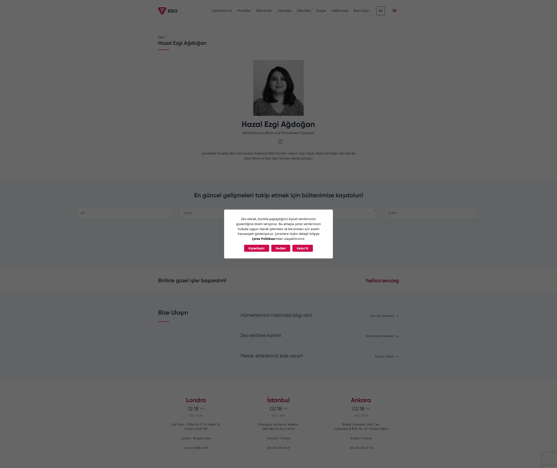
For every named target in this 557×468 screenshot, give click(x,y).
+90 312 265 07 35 (361, 448)
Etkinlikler (304, 10)
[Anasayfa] (168, 11)
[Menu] (394, 11)
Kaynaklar (285, 10)
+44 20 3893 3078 (196, 448)
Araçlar (321, 10)
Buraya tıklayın (384, 357)
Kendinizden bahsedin (380, 336)
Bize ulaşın (361, 10)
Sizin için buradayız (382, 316)
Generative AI (222, 10)
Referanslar (264, 10)
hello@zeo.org (382, 280)
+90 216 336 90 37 (278, 448)
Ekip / (162, 37)
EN (381, 11)
